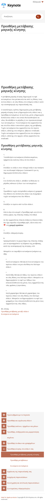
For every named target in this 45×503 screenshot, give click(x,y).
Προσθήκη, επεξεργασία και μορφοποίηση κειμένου (23, 435)
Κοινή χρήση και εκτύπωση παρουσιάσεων (23, 483)
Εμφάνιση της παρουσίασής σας (19, 471)
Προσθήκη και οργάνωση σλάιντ (19, 420)
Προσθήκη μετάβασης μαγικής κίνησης (24, 454)
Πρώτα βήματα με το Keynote (18, 415)
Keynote (14, 5)
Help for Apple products (9, 497)
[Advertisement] (22, 58)
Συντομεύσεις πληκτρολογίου (18, 488)
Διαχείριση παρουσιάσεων (17, 477)
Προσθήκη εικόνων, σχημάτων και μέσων (22, 426)
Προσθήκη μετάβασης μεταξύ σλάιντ (15, 311)
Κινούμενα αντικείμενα (10, 314)
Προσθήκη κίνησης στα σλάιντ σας (20, 449)
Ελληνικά (37, 2)
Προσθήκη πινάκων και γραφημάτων (21, 443)
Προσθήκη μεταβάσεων (19, 460)
